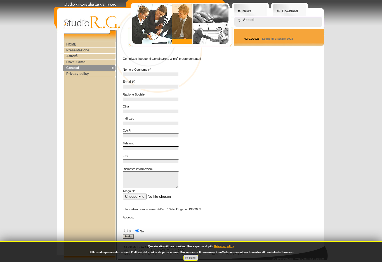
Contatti (72, 68)
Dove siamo (75, 62)
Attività (72, 56)
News (246, 11)
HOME (71, 44)
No (142, 231)
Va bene (191, 257)
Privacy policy (77, 74)
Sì (130, 231)
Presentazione (77, 50)
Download (290, 11)
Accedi (248, 20)
